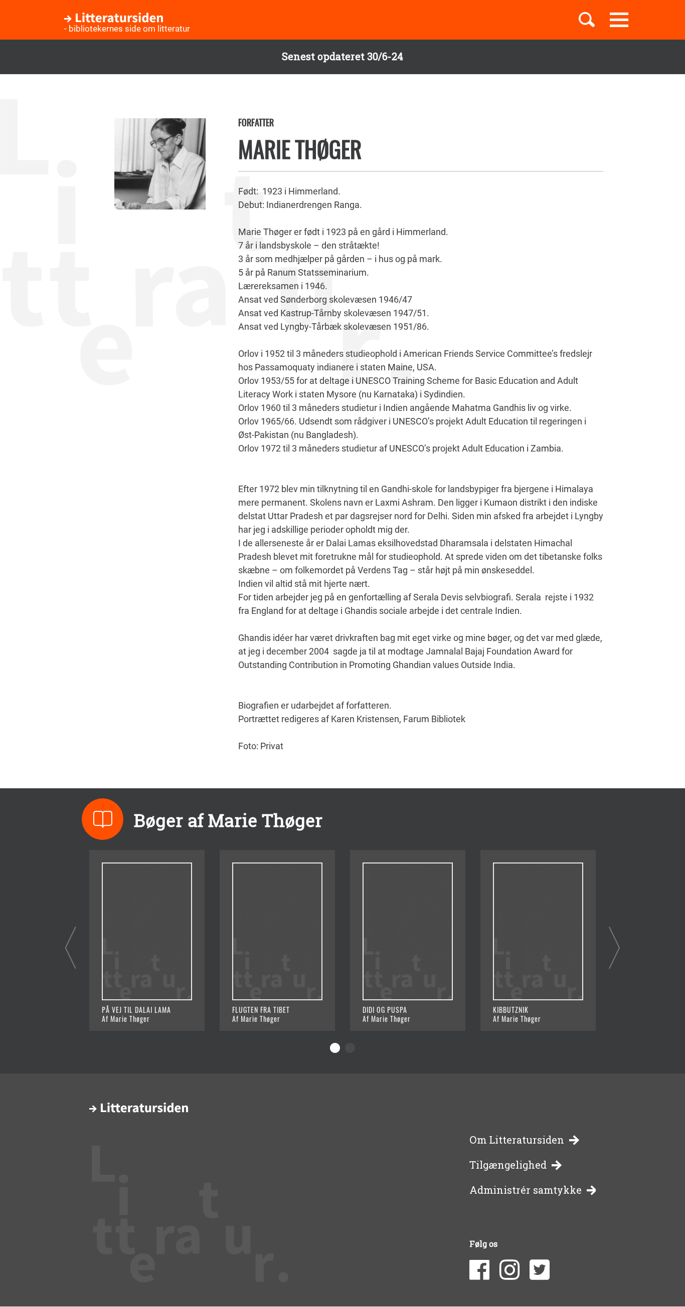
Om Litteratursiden (516, 1140)
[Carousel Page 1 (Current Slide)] (335, 1048)
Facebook (479, 1270)
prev (70, 947)
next (614, 947)
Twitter (540, 1270)
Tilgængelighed (508, 1165)
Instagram (509, 1270)
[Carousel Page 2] (350, 1048)
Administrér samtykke (525, 1190)
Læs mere (134, 1010)
